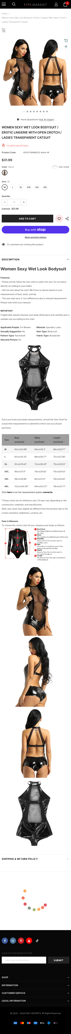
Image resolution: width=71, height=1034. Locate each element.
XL (21, 187)
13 (8, 244)
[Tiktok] (37, 941)
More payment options (35, 237)
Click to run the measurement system (27, 492)
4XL (45, 187)
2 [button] (27, 111)
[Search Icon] (14, 4)
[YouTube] (29, 941)
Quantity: (6, 196)
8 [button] (47, 111)
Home (4, 13)
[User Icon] (56, 4)
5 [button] (37, 111)
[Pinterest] (21, 941)
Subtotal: (6, 208)
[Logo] (35, 4)
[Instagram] (13, 941)
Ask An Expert (46, 119)
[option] (35, 72)
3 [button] (30, 111)
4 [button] (34, 111)
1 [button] (24, 111)
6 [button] (40, 111)
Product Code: (9, 152)
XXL (29, 187)
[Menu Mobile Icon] (4, 4)
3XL (37, 187)
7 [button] (43, 111)
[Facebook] (5, 941)
